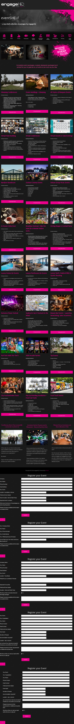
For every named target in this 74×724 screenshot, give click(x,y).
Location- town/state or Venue (7, 492)
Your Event (2, 489)
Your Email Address (5, 534)
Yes (23, 592)
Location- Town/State (5, 576)
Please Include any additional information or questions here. (9, 508)
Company (2, 478)
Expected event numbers (6, 500)
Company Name (3, 562)
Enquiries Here (12, 112)
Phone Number (4, 484)
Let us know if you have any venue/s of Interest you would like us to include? (9, 644)
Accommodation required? (6, 637)
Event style (2, 631)
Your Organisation (4, 618)
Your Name (3, 481)
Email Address (3, 486)
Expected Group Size (5, 584)
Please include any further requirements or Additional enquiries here (9, 648)
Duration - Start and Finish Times (7, 590)
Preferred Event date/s (5, 495)
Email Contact (3, 626)
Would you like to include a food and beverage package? (8, 593)
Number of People (4, 634)
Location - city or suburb (5, 640)
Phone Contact (4, 623)
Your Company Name (5, 526)
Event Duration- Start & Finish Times (8, 497)
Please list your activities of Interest (8, 578)
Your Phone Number (5, 531)
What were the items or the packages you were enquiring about (9, 504)
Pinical (47, 470)
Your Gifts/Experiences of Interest (8, 536)
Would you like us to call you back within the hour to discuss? (9, 654)
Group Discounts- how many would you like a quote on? (9, 540)
